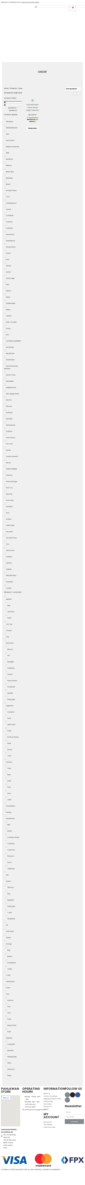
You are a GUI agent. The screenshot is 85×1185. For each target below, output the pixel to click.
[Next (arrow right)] (8, 1183)
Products (13, 88)
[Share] (8, 1180)
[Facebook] (77, 1094)
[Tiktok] (67, 1094)
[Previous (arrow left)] (2, 1183)
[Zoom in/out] (19, 1180)
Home (6, 88)
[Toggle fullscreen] (13, 1180)
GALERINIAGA (55, 1170)
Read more (32, 128)
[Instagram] (72, 1094)
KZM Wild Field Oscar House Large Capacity (32, 107)
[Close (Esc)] (2, 1180)
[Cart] (72, 8)
